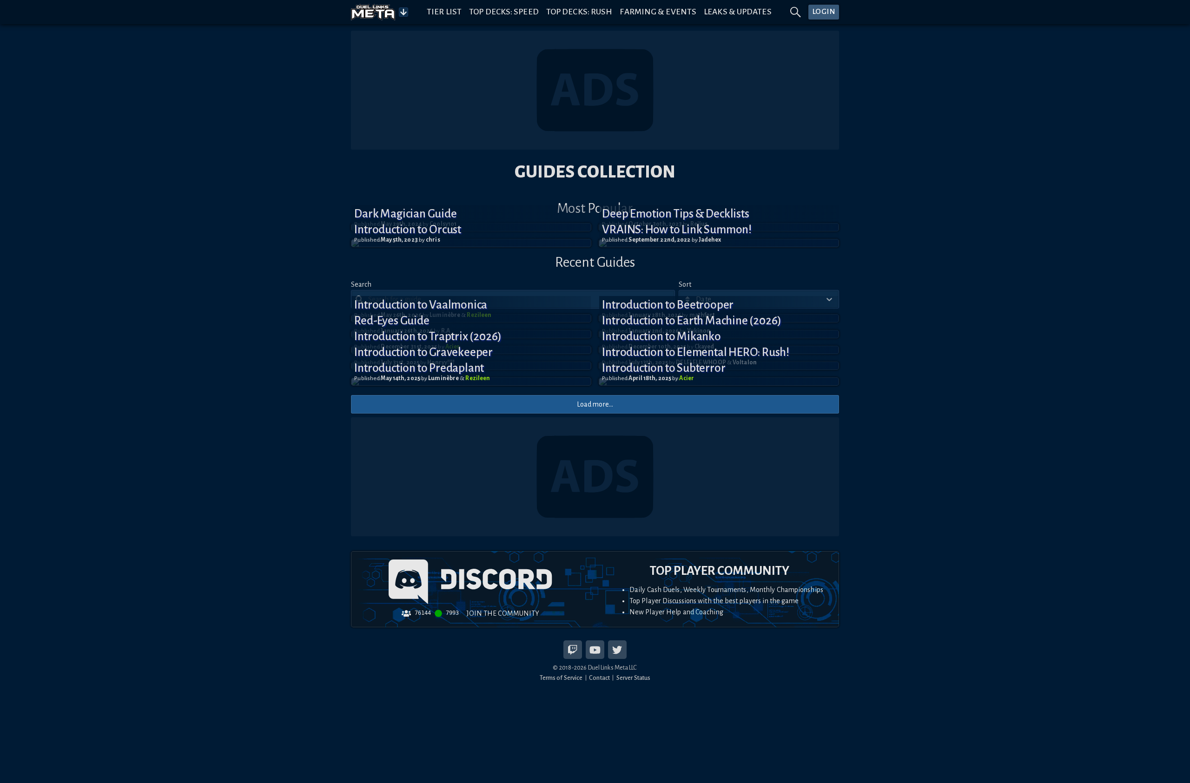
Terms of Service (561, 677)
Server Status (633, 677)
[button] (471, 243)
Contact (599, 677)
